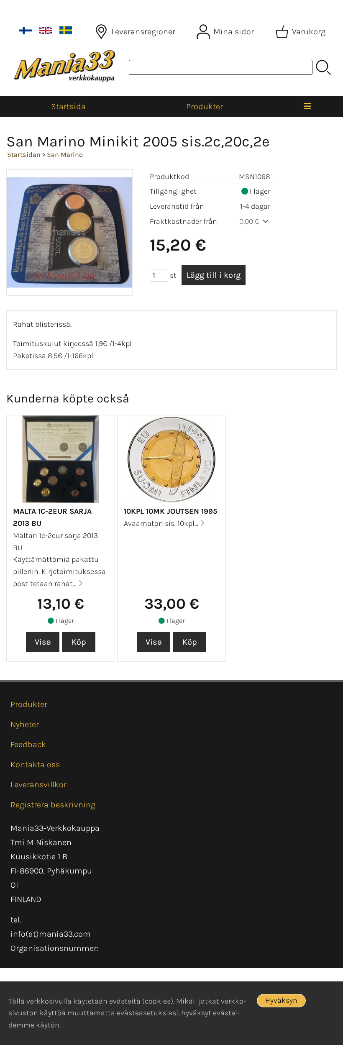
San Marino (65, 155)
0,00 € (250, 221)
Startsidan (24, 155)
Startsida (68, 106)
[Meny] (307, 106)
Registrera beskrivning (52, 804)
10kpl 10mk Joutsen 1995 (170, 511)
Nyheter (24, 724)
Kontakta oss (35, 764)
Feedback (28, 744)
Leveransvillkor (38, 784)
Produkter (204, 106)
